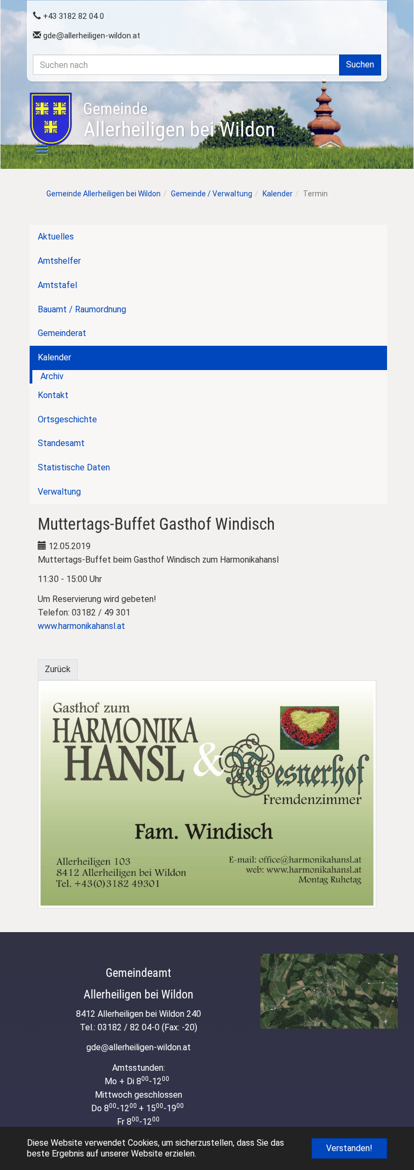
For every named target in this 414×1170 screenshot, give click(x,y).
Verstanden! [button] (349, 1148)
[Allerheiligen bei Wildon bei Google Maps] (329, 991)
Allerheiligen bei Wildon (179, 120)
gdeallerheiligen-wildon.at (90, 35)
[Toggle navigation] (36, 150)
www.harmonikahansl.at (81, 626)
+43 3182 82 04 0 (72, 16)
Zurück (58, 669)
